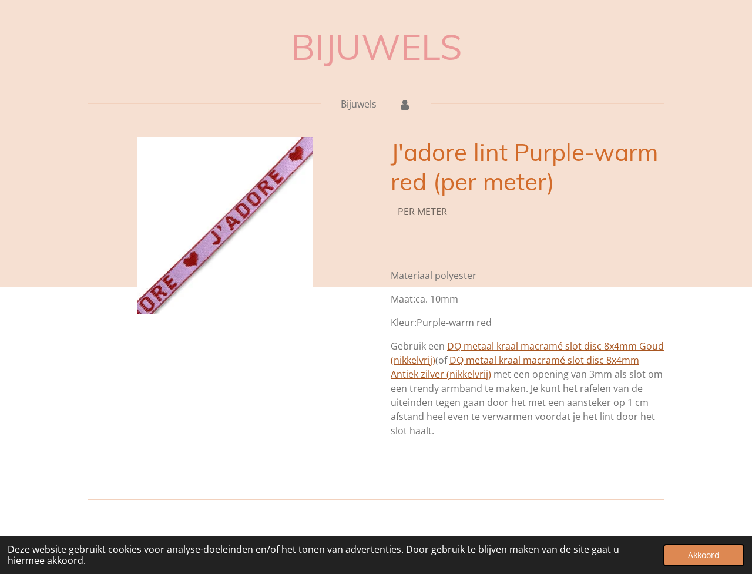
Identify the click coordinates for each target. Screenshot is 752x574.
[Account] (404, 104)
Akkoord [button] (704, 554)
